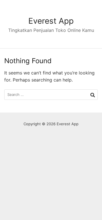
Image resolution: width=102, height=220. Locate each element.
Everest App (51, 21)
